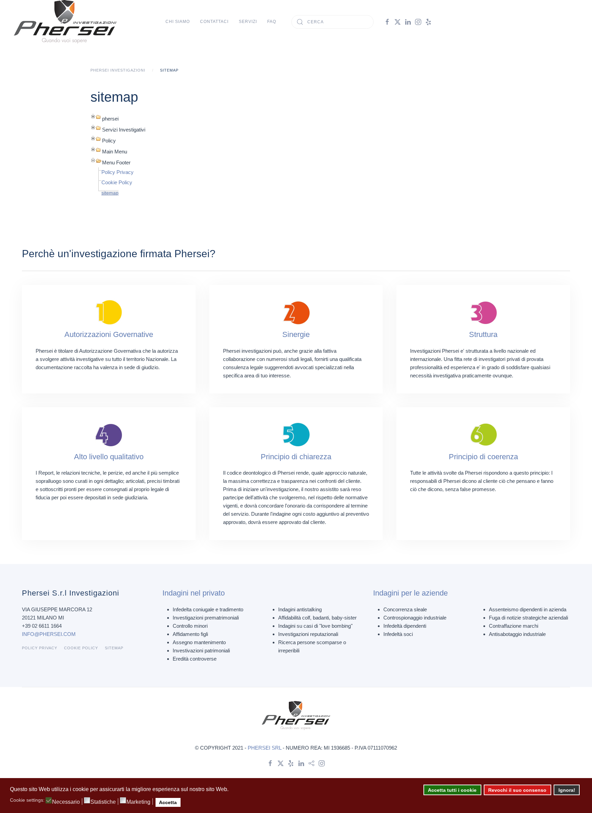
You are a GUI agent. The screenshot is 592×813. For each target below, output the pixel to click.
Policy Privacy (117, 172)
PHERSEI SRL (264, 748)
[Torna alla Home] (65, 21)
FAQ (271, 21)
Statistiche (103, 802)
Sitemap (114, 648)
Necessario (66, 802)
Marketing (138, 802)
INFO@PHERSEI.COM (49, 634)
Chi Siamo (177, 21)
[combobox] (333, 22)
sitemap (110, 193)
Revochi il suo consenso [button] (517, 790)
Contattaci (214, 21)
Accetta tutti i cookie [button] (452, 790)
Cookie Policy (116, 182)
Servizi (248, 21)
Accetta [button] (168, 802)
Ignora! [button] (566, 790)
